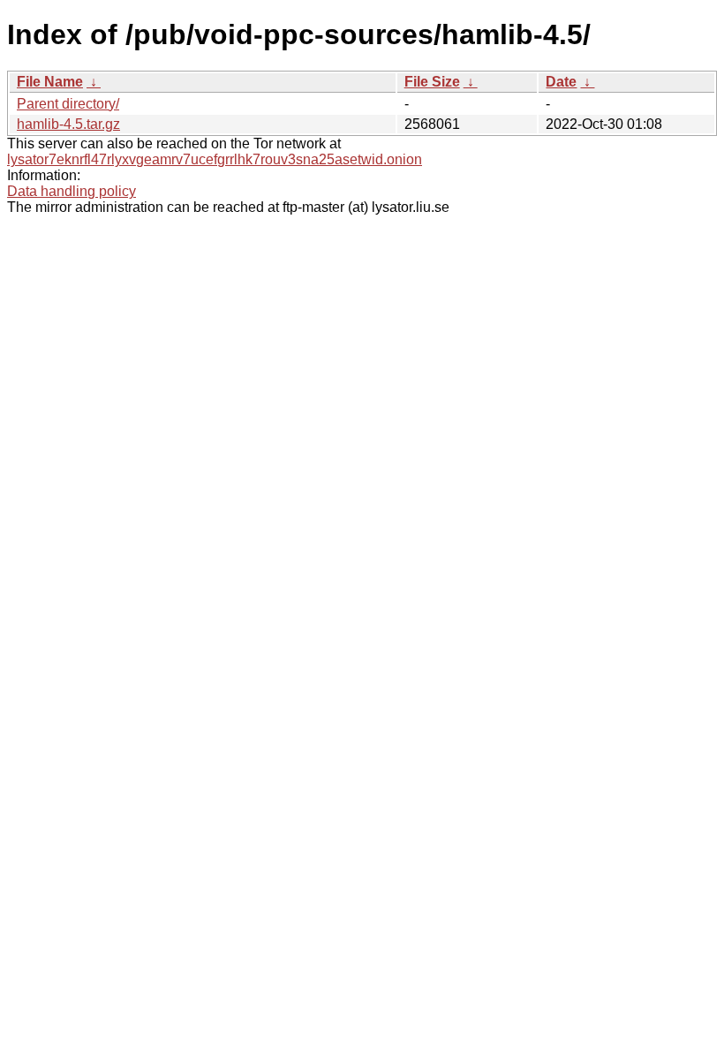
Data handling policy (71, 191)
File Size (432, 81)
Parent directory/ (68, 103)
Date (561, 81)
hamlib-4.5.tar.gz (68, 124)
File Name (50, 81)
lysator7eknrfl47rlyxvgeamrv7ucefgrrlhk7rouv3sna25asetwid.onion (214, 159)
